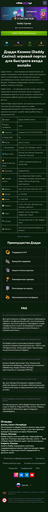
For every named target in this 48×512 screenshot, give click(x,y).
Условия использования (34, 463)
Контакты (40, 458)
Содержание (26, 468)
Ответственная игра (12, 463)
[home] (24, 3)
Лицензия (13, 468)
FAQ (37, 468)
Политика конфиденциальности (18, 458)
